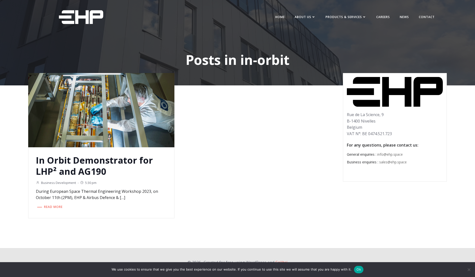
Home (280, 17)
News (404, 17)
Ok (358, 269)
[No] (468, 269)
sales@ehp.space (393, 162)
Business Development (58, 182)
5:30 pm (90, 182)
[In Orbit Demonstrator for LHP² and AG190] (101, 109)
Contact (427, 17)
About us (303, 17)
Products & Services (344, 17)
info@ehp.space (390, 154)
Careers (383, 17)
